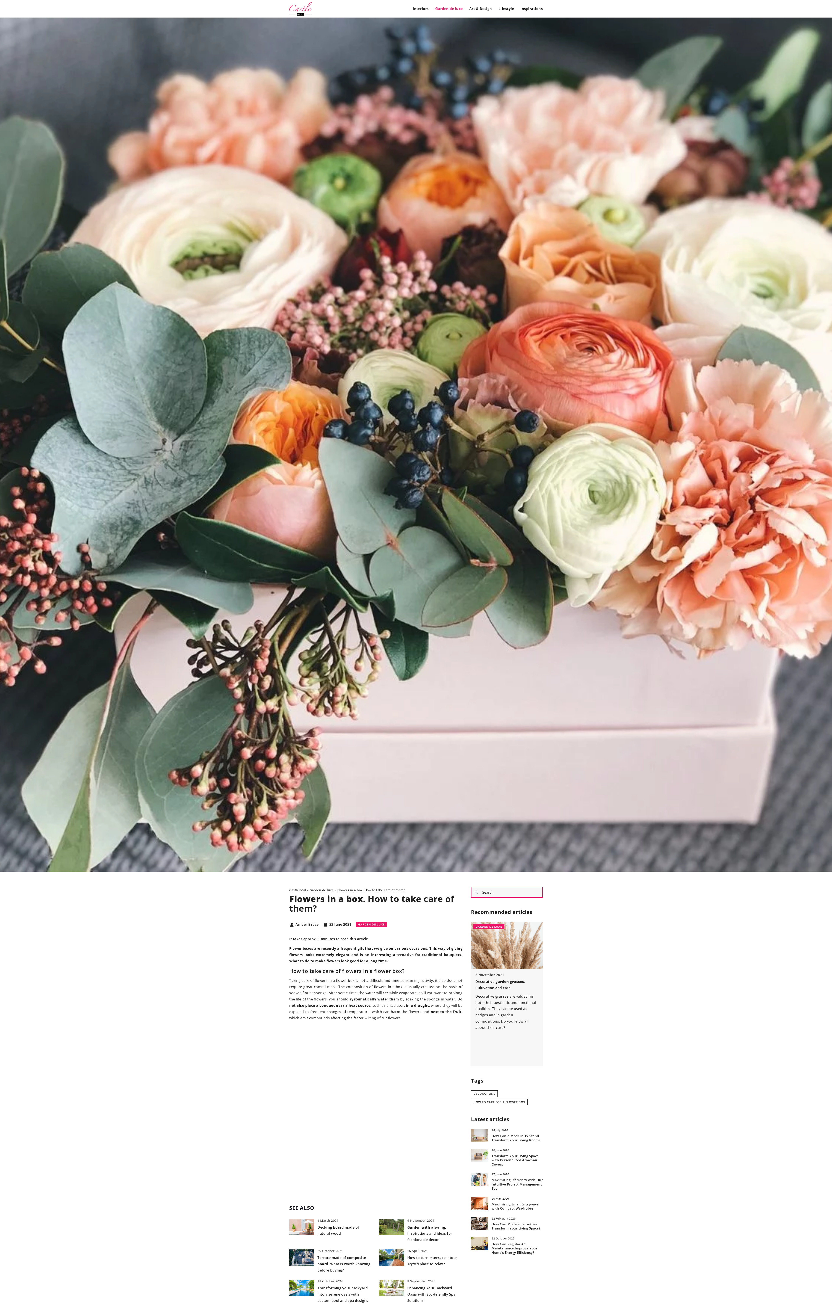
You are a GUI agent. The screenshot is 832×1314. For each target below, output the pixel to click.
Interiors (421, 8)
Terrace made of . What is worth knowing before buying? (343, 1264)
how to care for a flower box (499, 1102)
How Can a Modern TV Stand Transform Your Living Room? (516, 1138)
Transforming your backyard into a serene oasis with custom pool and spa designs (342, 1294)
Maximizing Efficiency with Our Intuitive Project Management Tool (517, 1184)
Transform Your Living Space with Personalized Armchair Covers (515, 1160)
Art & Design (480, 8)
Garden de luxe (449, 8)
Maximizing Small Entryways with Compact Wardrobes (515, 1206)
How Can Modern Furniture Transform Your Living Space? (516, 1226)
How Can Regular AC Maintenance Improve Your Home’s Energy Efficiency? (514, 1248)
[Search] (476, 892)
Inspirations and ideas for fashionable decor (429, 1233)
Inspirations (531, 8)
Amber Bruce (307, 925)
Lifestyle (506, 8)
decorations (484, 1094)
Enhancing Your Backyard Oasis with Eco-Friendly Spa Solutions (431, 1294)
